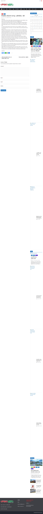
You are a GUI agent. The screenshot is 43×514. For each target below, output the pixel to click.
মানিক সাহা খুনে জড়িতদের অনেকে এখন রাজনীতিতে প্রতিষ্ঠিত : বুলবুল (7, 58)
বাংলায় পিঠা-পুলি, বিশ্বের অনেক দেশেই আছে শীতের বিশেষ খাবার (38, 296)
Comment (2, 66)
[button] (30, 9)
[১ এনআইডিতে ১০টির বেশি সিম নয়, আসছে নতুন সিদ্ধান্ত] (33, 154)
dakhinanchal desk (39, 52)
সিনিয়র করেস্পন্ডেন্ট (9, 17)
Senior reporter (38, 260)
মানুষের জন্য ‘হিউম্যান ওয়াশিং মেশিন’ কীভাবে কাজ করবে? (38, 424)
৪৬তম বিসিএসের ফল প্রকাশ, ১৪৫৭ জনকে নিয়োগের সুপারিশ (38, 491)
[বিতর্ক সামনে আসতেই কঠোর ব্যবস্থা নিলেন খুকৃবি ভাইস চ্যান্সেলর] (33, 481)
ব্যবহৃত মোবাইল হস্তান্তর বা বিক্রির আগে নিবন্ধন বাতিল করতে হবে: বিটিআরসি (36, 49)
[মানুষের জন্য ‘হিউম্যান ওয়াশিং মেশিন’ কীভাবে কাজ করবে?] (33, 424)
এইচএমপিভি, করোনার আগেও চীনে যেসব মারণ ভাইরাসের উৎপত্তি (38, 360)
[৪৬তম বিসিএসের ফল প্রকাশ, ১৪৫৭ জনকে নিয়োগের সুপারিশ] (33, 491)
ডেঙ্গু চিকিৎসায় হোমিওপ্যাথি (34, 257)
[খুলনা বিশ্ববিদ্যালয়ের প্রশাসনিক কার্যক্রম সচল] (36, 463)
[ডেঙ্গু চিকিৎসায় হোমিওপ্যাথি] (36, 253)
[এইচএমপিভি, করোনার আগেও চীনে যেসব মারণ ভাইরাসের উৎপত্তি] (33, 360)
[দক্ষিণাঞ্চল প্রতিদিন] (2, 9)
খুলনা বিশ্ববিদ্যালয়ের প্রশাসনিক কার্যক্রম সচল (35, 471)
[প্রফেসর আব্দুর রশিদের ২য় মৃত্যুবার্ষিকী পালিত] (33, 487)
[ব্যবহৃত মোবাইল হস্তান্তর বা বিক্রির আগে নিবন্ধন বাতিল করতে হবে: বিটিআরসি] (36, 41)
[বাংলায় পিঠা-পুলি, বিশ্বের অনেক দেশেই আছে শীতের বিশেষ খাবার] (33, 297)
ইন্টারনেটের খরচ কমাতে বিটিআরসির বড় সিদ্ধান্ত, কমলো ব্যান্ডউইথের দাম (39, 217)
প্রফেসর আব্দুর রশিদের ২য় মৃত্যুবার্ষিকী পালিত (38, 486)
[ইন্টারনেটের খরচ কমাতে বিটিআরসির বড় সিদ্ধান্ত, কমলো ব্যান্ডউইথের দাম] (33, 217)
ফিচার (31, 255)
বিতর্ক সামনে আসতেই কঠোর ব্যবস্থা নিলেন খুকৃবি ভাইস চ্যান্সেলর (38, 481)
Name (2, 77)
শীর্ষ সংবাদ (36, 255)
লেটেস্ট (34, 255)
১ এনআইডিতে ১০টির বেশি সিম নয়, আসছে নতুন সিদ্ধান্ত (38, 153)
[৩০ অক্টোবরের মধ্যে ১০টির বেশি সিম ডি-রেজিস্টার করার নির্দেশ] (33, 90)
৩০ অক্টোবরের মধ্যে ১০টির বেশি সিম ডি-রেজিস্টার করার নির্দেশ (38, 90)
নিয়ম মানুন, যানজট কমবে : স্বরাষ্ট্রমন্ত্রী (23, 57)
